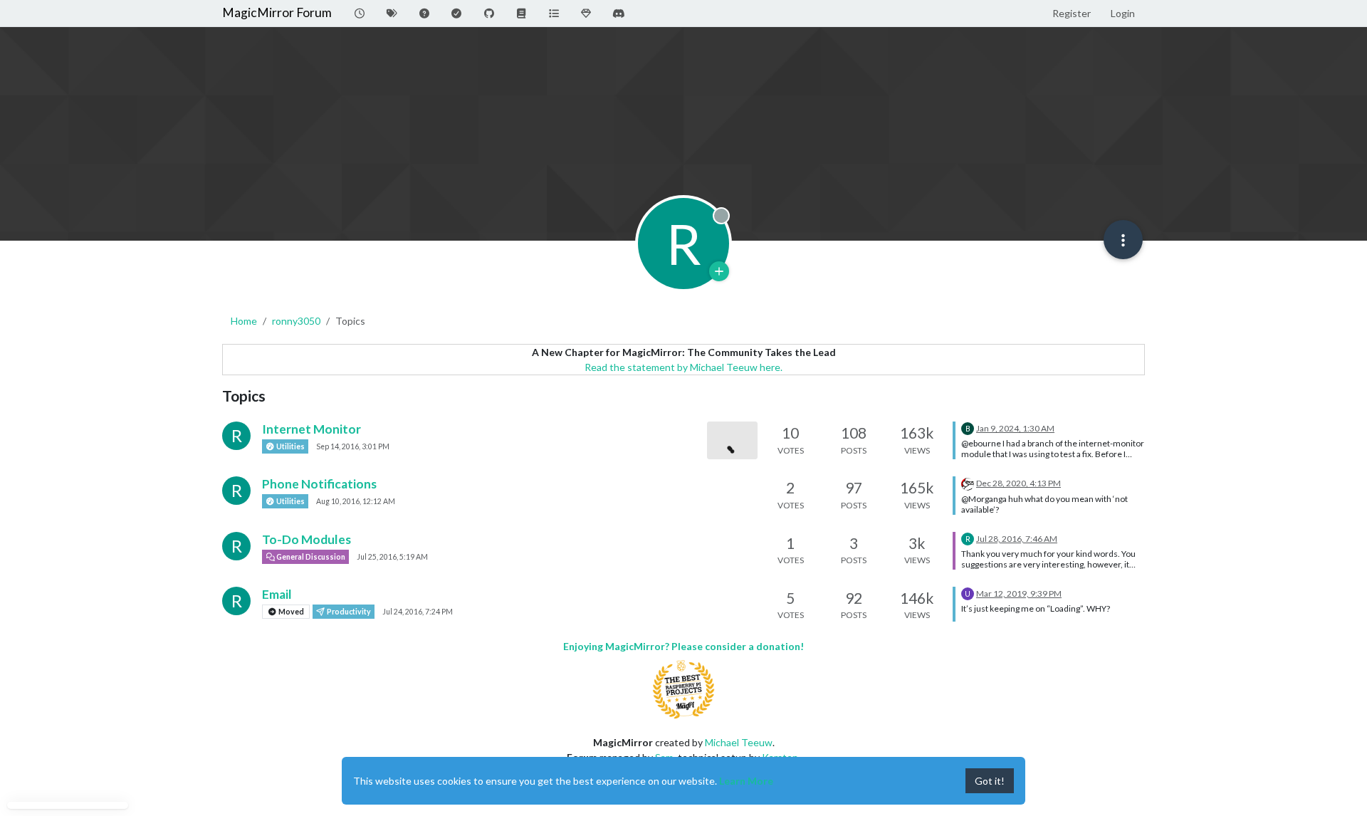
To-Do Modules (306, 539)
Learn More (746, 781)
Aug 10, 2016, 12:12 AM (355, 501)
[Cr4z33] (967, 482)
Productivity (348, 611)
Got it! (990, 781)
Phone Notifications (319, 483)
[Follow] (719, 271)
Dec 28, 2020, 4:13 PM (1018, 483)
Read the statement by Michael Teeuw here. (683, 367)
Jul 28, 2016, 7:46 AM (1016, 538)
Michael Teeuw (738, 742)
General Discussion (310, 557)
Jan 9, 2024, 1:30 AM (1015, 428)
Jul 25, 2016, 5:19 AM (392, 557)
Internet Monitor (311, 429)
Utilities (290, 446)
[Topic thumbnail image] (732, 440)
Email (277, 594)
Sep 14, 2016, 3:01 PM (352, 446)
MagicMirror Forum (277, 12)
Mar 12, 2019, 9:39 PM (1019, 593)
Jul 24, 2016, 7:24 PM (417, 611)
